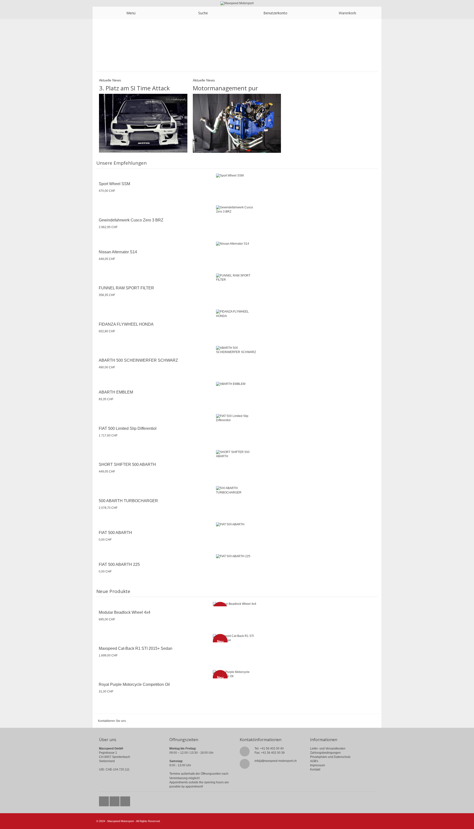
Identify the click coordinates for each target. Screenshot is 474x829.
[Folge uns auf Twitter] (104, 800)
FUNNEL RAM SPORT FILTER (126, 288)
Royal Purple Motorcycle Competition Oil (134, 684)
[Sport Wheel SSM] (237, 176)
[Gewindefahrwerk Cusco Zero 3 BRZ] (237, 209)
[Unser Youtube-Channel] (125, 800)
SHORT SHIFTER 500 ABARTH (127, 464)
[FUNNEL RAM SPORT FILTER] (237, 278)
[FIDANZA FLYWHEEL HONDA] (237, 314)
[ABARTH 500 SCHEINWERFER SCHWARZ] (237, 350)
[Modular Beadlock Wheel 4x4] (237, 604)
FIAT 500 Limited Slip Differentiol (128, 428)
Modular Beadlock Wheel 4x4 (124, 612)
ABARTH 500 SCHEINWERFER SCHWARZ (138, 360)
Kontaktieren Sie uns (112, 721)
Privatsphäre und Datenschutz (330, 757)
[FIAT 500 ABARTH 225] (237, 556)
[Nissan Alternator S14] (237, 244)
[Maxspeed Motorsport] (237, 3)
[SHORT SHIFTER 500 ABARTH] (237, 454)
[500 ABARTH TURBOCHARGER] (237, 490)
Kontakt (315, 769)
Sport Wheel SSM (114, 184)
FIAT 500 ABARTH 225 (119, 564)
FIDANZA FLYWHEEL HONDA (126, 324)
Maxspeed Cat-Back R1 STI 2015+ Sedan (135, 648)
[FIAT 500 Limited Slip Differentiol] (237, 418)
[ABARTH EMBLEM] (237, 384)
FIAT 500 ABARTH (115, 533)
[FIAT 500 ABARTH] (237, 524)
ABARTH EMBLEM (116, 392)
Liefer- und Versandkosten (327, 748)
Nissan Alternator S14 (118, 252)
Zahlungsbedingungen (325, 752)
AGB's (314, 761)
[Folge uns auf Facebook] (115, 800)
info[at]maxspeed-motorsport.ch (276, 761)
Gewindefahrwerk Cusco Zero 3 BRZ (131, 220)
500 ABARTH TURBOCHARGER (128, 501)
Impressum (317, 765)
